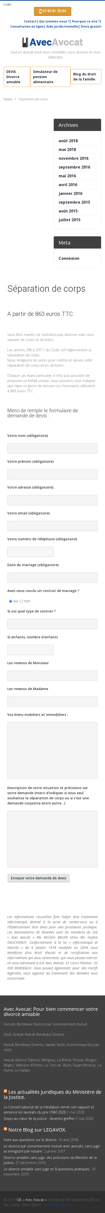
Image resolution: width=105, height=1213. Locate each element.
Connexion (69, 258)
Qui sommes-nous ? (54, 21)
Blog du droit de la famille (84, 76)
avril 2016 (68, 184)
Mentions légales (57, 1205)
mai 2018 (67, 149)
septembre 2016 (74, 167)
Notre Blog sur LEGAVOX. (37, 1129)
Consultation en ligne (27, 26)
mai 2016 (67, 176)
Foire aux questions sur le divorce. (30, 1139)
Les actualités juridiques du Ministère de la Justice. (52, 1094)
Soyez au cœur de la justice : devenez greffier (39, 1118)
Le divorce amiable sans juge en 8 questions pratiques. (47, 1169)
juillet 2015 (69, 219)
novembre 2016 (73, 158)
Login (7, 4)
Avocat (56, 42)
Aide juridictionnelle (62, 26)
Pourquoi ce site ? (86, 21)
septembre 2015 (74, 202)
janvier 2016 (70, 193)
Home (8, 99)
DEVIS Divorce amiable (13, 76)
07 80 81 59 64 (54, 10)
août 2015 (68, 211)
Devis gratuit (91, 26)
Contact (30, 21)
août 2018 (68, 140)
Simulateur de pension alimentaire (45, 76)
